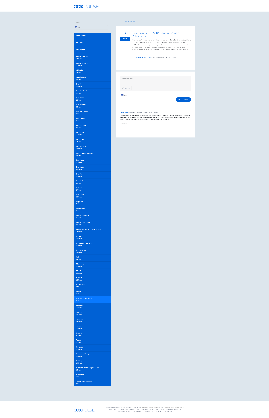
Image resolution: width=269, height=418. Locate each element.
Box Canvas (80, 118)
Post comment (183, 99)
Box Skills (80, 181)
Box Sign (79, 174)
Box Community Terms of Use (173, 407)
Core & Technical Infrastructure (88, 229)
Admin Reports (82, 63)
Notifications (81, 285)
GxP (77, 257)
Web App (80, 361)
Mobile (79, 271)
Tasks (78, 340)
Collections (80, 208)
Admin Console (82, 56)
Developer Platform (84, 243)
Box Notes (80, 167)
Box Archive (81, 105)
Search (79, 312)
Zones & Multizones (84, 381)
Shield (78, 326)
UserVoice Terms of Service (150, 407)
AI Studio (79, 70)
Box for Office (81, 146)
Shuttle (79, 333)
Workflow (80, 375)
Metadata (80, 264)
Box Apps (80, 98)
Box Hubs (80, 160)
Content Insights (82, 215)
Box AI (78, 84)
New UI (79, 278)
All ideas (79, 42)
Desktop (79, 236)
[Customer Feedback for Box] (86, 5)
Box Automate (82, 112)
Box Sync (79, 188)
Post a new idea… (83, 35)
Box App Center (82, 91)
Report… (175, 57)
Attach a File (127, 88)
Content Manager (83, 222)
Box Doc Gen (81, 125)
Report (156, 112)
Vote (125, 39)
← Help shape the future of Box (129, 22)
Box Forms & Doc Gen (84, 153)
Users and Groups (83, 354)
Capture (79, 201)
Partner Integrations (84, 298)
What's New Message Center (87, 368)
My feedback (81, 49)
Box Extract (81, 139)
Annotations (81, 77)
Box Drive (80, 132)
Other (78, 291)
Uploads (79, 347)
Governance (81, 250)
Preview (79, 305)
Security (79, 319)
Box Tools (80, 195)
